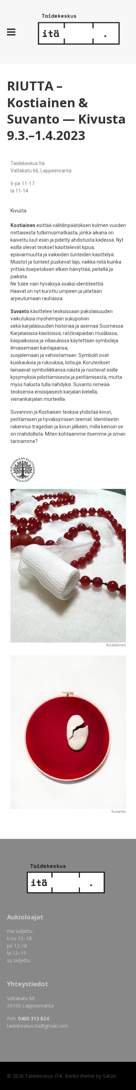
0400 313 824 (33, 1018)
